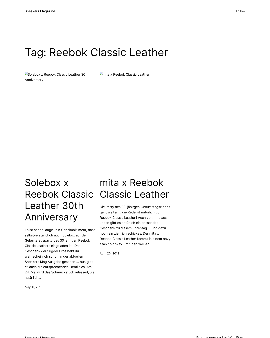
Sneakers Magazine (40, 11)
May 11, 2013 (33, 287)
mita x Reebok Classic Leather (134, 188)
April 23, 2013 (109, 253)
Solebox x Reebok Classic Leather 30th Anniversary (59, 200)
